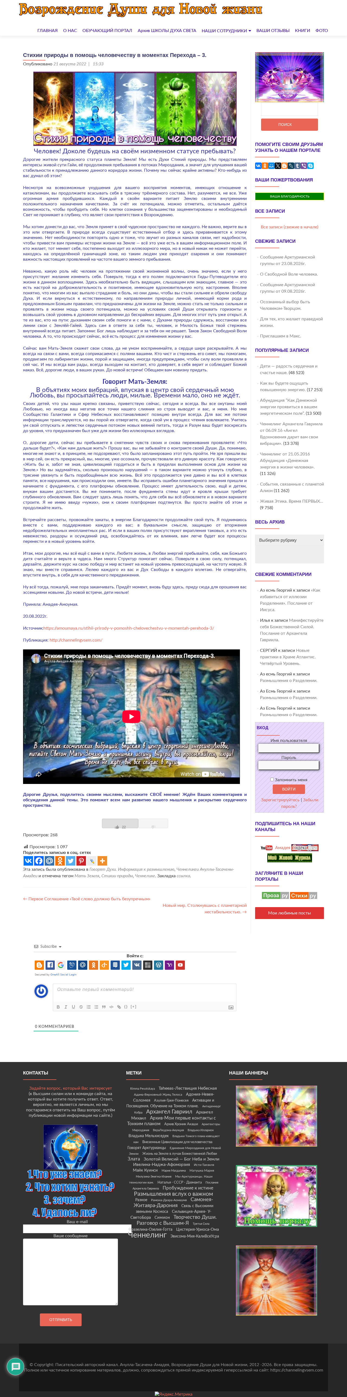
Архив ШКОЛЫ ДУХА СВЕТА (167, 30)
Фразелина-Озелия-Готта (150, 1230)
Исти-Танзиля (204, 1164)
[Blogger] (284, 165)
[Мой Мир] (271, 165)
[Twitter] (70, 861)
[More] (102, 861)
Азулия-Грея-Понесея (171, 1100)
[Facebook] (39, 861)
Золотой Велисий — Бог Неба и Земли (181, 1159)
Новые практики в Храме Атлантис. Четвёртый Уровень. (288, 657)
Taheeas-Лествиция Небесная (188, 1088)
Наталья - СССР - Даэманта (180, 1182)
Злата (134, 1159)
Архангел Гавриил (169, 1112)
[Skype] (310, 165)
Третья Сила (201, 1223)
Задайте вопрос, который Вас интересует (70, 1088)
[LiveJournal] (291, 165)
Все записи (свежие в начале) (289, 227)
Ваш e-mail (77, 1222)
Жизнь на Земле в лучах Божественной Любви (179, 1154)
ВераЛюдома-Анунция (168, 1130)
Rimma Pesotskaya (142, 1088)
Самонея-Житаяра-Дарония (173, 1202)
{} (126, 1006)
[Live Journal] (92, 861)
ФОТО (322, 30)
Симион (162, 1218)
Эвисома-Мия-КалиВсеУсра (195, 1236)
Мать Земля (87, 876)
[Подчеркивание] (73, 1007)
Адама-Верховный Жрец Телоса (158, 1094)
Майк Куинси (145, 1170)
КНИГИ (302, 30)
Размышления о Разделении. (288, 680)
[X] (278, 165)
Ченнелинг (145, 876)
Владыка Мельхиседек (148, 1136)
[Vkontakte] (28, 861)
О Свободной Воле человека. (289, 274)
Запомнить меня (290, 780)
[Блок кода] (111, 1007)
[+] (134, 1006)
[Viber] (304, 165)
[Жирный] (58, 1007)
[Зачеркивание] (81, 1007)
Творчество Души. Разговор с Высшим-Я (177, 1220)
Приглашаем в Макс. (280, 336)
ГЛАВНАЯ (47, 30)
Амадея (282, 848)
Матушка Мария (201, 1170)
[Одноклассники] (265, 165)
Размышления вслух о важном (173, 1194)
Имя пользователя (289, 740)
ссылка (183, 876)
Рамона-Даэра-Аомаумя (169, 1200)
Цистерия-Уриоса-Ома (197, 1229)
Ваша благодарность (289, 196)
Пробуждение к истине (188, 1188)
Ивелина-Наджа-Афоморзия (161, 1164)
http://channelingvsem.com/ (76, 640)
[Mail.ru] (49, 861)
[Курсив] (66, 1007)
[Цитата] (104, 1007)
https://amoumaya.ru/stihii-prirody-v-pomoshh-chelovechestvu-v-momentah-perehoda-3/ (128, 628)
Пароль (288, 757)
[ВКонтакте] (258, 165)
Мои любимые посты (289, 913)
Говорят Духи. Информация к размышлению (131, 869)
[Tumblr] (297, 165)
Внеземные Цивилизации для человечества (177, 1142)
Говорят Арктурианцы (146, 1148)
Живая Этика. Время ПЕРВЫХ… (291, 501)
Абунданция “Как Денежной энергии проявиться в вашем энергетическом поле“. (288, 407)
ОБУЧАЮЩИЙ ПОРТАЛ (107, 30)
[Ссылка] (119, 1007)
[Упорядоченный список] (88, 1007)
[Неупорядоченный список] (96, 1007)
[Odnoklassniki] (60, 861)
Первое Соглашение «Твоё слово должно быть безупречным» (86, 899)
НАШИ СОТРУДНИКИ (224, 31)
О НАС (70, 30)
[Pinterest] (81, 861)
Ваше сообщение (70, 1236)
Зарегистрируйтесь (280, 800)
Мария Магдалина (174, 1170)
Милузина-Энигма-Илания (153, 1176)
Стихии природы (117, 876)
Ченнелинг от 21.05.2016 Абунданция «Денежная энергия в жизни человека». (287, 460)
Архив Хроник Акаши (181, 1124)
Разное (141, 1200)
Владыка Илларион (201, 1130)
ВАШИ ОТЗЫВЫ (273, 30)
